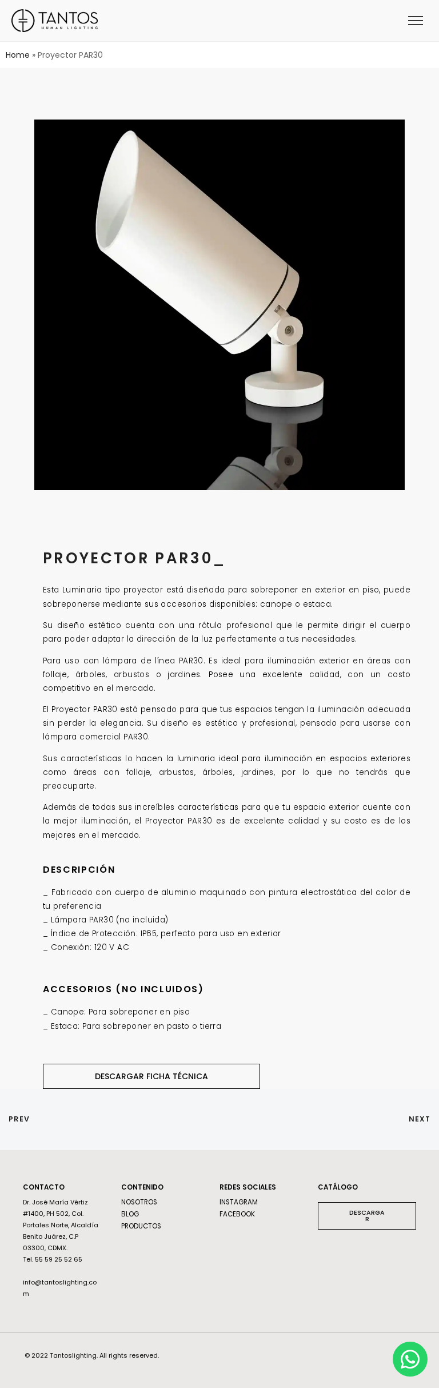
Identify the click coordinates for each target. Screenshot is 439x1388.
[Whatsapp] (410, 1359)
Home (18, 55)
